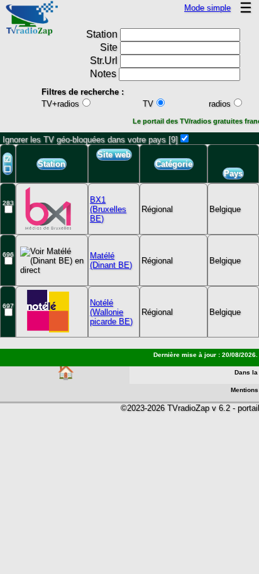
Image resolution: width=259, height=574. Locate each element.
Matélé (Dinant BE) (111, 260)
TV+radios (60, 104)
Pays (233, 173)
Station (51, 164)
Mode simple (207, 8)
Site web (114, 154)
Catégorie (173, 164)
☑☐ (7, 164)
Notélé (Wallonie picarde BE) (111, 312)
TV (148, 104)
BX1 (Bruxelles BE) (108, 209)
